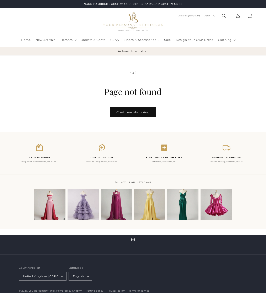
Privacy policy (116, 290)
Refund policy (94, 290)
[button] (68, 40)
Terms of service (139, 290)
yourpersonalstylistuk (42, 290)
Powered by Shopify (69, 290)
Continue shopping (133, 112)
